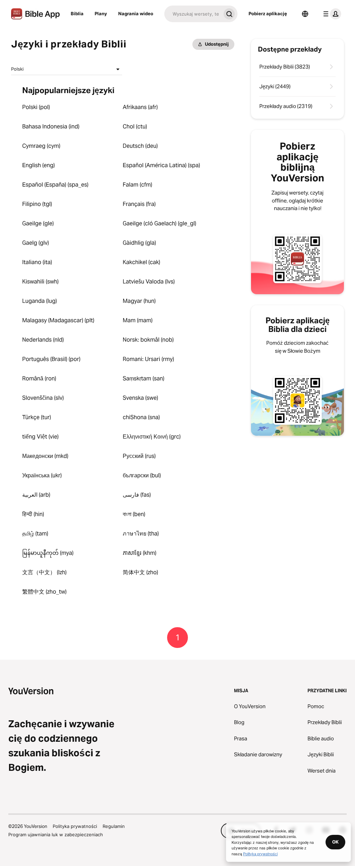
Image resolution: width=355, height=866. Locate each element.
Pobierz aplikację (268, 13)
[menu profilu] (331, 14)
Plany (101, 13)
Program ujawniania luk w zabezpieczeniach (55, 834)
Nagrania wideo (135, 13)
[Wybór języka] (305, 14)
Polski (17, 69)
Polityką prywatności (260, 853)
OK (335, 842)
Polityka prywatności (75, 826)
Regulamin (114, 826)
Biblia (77, 13)
